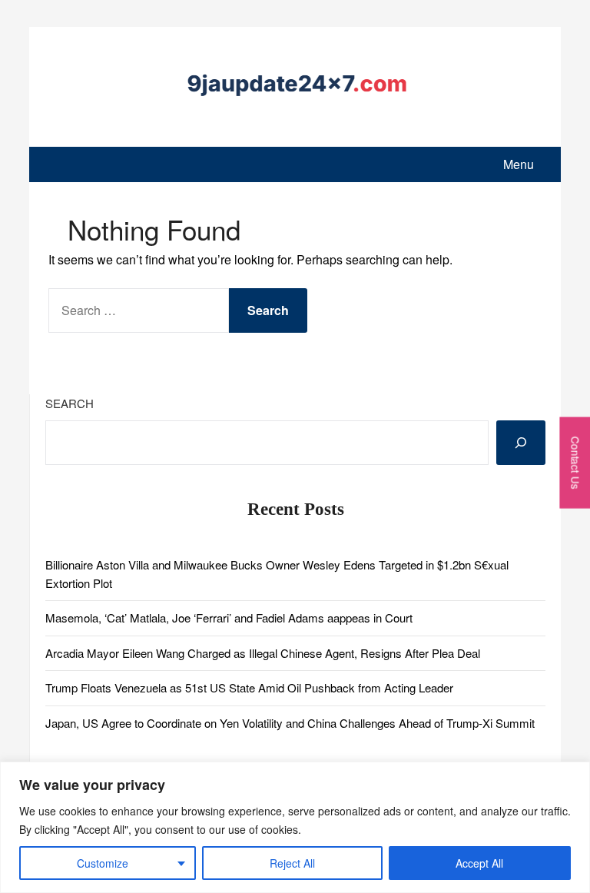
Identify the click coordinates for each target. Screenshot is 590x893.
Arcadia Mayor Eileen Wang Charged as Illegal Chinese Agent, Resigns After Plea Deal (262, 653)
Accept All (479, 863)
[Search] (520, 442)
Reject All (292, 863)
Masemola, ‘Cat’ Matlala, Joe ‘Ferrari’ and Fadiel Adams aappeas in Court (229, 617)
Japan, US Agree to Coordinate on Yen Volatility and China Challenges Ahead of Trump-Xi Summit (290, 723)
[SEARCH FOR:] (138, 310)
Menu (518, 164)
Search (69, 403)
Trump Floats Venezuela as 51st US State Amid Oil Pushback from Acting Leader (249, 687)
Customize (102, 863)
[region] (295, 827)
